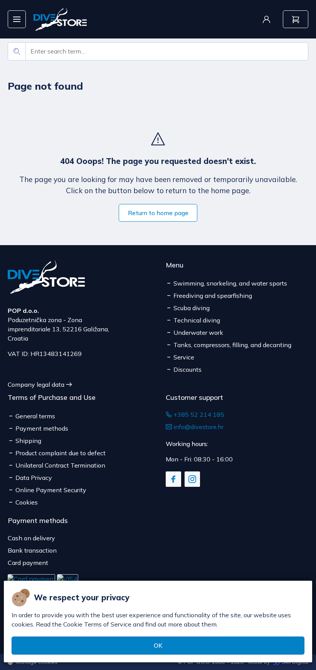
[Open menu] (17, 19)
